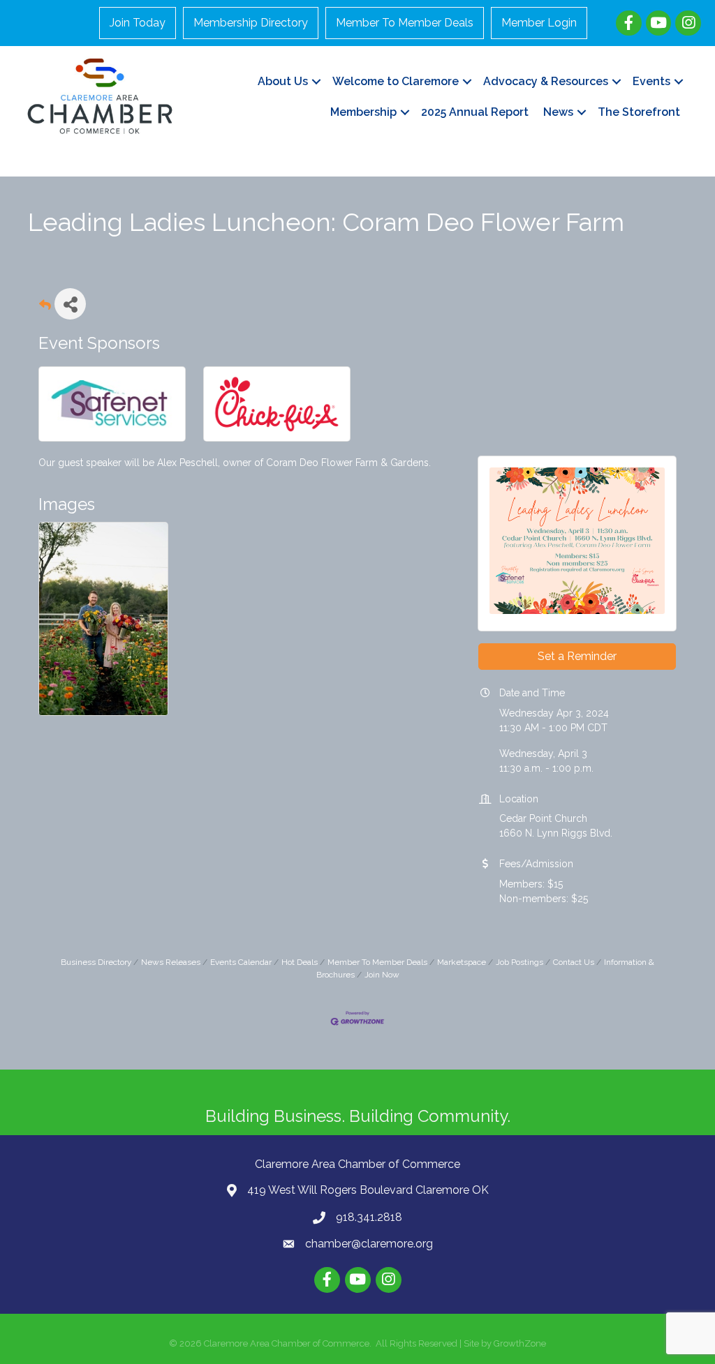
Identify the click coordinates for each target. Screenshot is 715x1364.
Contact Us (573, 962)
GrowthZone (520, 1343)
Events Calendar (241, 962)
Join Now (381, 975)
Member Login (539, 22)
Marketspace (461, 962)
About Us (283, 81)
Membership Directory (250, 22)
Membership (363, 112)
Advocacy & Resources (545, 81)
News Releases (170, 962)
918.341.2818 (369, 1217)
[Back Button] (45, 308)
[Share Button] (70, 304)
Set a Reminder (577, 656)
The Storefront (639, 112)
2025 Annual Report (475, 112)
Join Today (137, 22)
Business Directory (96, 962)
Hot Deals (299, 962)
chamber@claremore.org (369, 1243)
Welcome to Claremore (395, 81)
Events (651, 81)
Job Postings (519, 962)
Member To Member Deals (404, 22)
